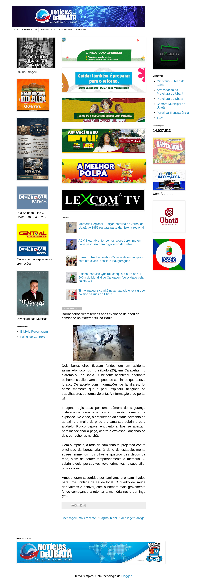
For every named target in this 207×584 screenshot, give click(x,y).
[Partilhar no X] (78, 505)
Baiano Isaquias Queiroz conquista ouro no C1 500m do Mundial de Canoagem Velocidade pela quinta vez (111, 277)
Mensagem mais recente (79, 518)
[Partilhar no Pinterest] (84, 505)
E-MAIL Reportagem (34, 331)
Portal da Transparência (173, 112)
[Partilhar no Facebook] (81, 505)
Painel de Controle (32, 336)
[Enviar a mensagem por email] (72, 505)
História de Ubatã (48, 29)
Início (16, 29)
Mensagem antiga (132, 518)
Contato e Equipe (29, 29)
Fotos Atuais (81, 29)
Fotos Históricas (65, 29)
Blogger (126, 576)
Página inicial (108, 518)
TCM (160, 117)
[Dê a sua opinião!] (75, 505)
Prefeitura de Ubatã (170, 98)
